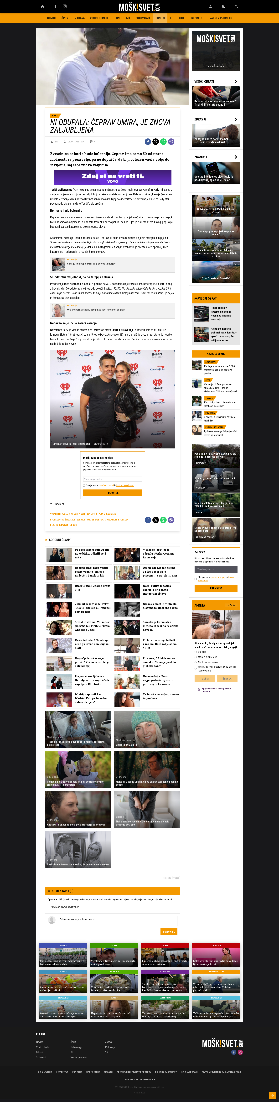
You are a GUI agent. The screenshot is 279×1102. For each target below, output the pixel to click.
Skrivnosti (197, 18)
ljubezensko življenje (62, 519)
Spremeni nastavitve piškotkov (134, 1072)
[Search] (236, 6)
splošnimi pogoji (106, 485)
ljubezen (123, 519)
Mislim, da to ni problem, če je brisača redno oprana (217, 668)
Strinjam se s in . (110, 485)
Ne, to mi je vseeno (208, 662)
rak (89, 519)
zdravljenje (99, 519)
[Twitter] (155, 141)
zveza (101, 514)
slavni (74, 514)
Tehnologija (121, 18)
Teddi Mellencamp (60, 514)
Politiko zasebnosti (125, 485)
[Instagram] (64, 6)
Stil (182, 18)
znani (82, 514)
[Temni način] (223, 6)
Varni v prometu (221, 18)
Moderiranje (93, 1072)
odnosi (73, 525)
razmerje (92, 514)
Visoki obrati (99, 18)
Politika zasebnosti (166, 1072)
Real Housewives (59, 525)
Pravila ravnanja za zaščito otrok (221, 1072)
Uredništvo (62, 1072)
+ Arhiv (231, 605)
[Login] (210, 6)
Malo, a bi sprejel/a (207, 657)
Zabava (80, 18)
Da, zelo (202, 651)
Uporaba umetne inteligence (139, 1079)
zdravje (81, 519)
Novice (51, 18)
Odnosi (160, 18)
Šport (66, 18)
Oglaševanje (45, 1072)
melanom (112, 519)
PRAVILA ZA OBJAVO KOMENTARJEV (65, 907)
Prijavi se (113, 492)
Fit (172, 18)
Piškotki (108, 1072)
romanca (111, 514)
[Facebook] (55, 6)
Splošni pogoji (189, 1072)
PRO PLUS (77, 1072)
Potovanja (142, 18)
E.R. (56, 141)
